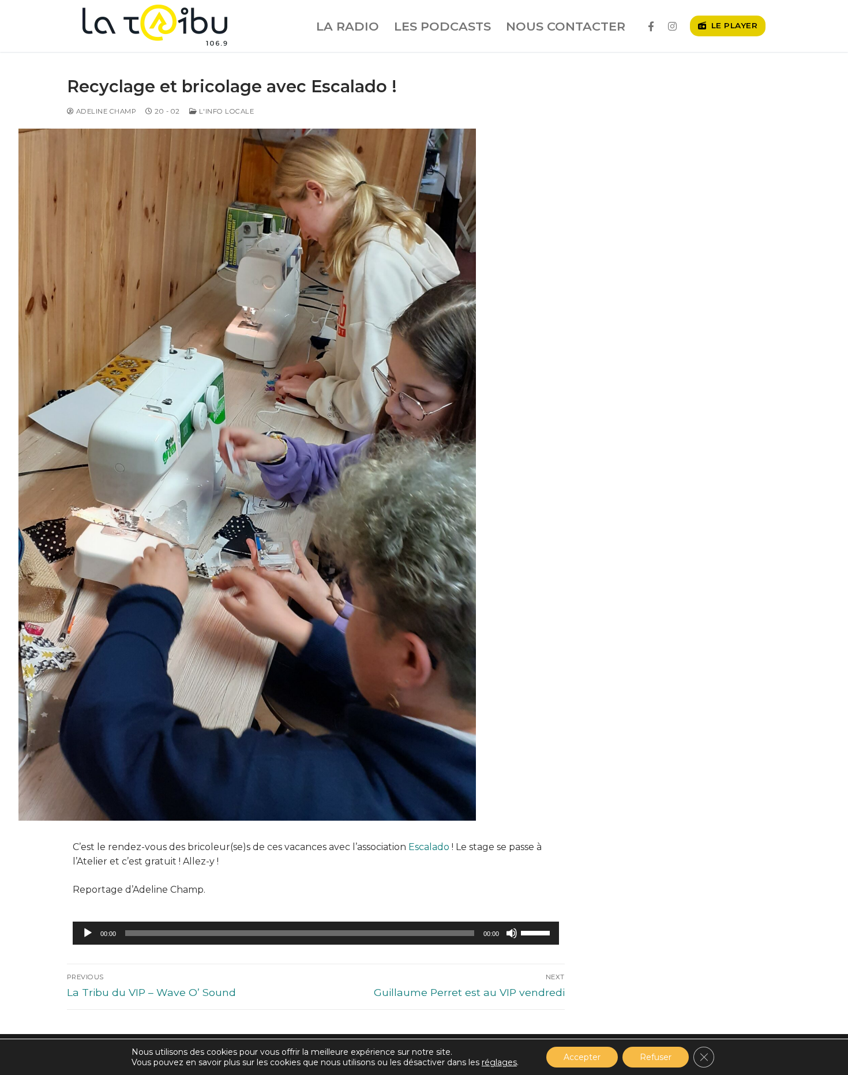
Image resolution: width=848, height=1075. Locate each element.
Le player (732, 25)
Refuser (655, 1057)
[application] (316, 933)
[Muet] (511, 933)
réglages (499, 1062)
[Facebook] (651, 26)
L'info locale (225, 111)
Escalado (428, 846)
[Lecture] (87, 933)
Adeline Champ (105, 111)
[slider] (537, 932)
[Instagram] (672, 26)
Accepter (582, 1057)
